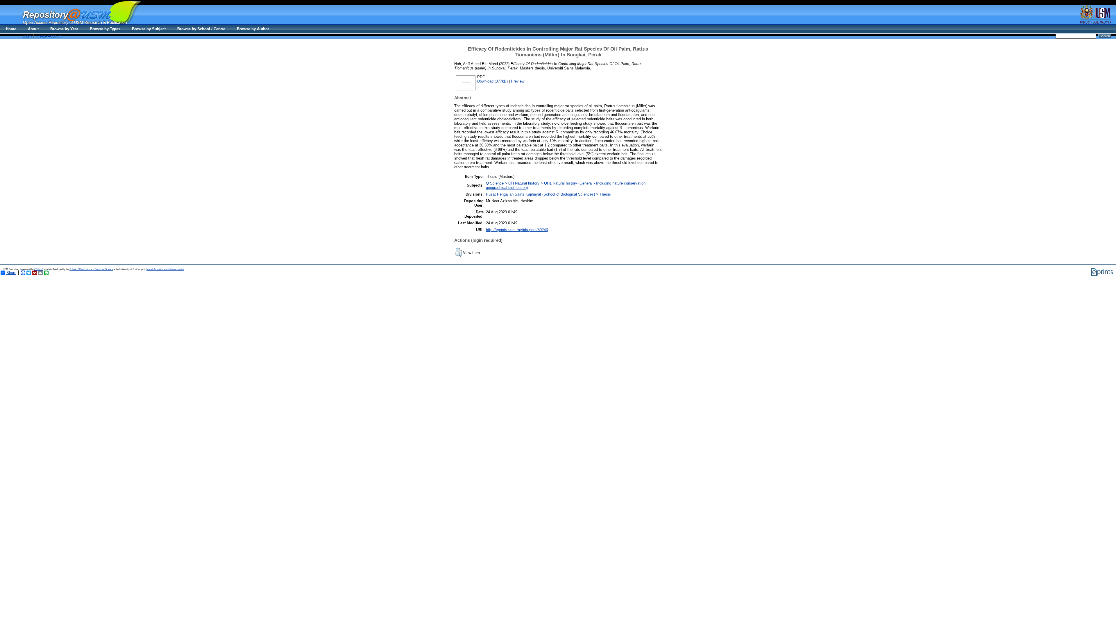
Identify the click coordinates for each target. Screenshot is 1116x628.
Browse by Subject (149, 29)
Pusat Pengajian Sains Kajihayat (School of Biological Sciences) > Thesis (548, 194)
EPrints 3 (38, 269)
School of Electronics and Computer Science (91, 269)
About (33, 29)
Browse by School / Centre (201, 29)
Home (11, 29)
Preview (517, 81)
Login (27, 36)
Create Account (49, 36)
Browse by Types (105, 29)
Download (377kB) (492, 81)
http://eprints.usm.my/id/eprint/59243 (517, 230)
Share (11, 273)
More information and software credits (165, 269)
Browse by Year (64, 29)
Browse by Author (253, 29)
